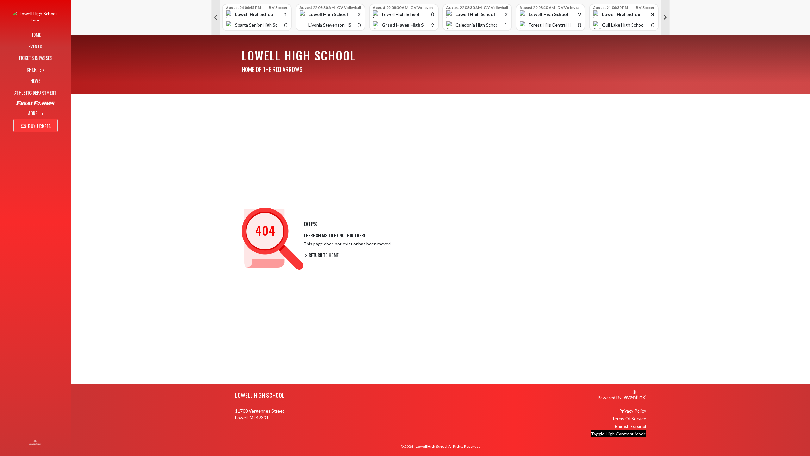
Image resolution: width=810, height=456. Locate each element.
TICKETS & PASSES (35, 57)
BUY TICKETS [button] (39, 126)
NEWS (35, 80)
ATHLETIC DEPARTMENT (35, 92)
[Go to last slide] (215, 17)
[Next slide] (665, 17)
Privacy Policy (632, 411)
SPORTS (34, 69)
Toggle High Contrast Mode (618, 433)
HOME (35, 34)
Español (638, 426)
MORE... (34, 113)
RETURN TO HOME (323, 254)
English (622, 426)
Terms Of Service (629, 418)
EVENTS (35, 46)
